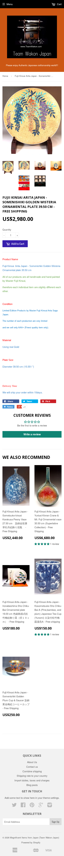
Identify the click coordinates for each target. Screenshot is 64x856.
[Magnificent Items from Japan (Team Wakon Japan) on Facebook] (23, 805)
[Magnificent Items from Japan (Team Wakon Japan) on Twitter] (14, 805)
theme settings (51, 797)
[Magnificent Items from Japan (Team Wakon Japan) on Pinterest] (32, 805)
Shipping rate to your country (32, 775)
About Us (32, 762)
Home (5, 75)
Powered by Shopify (30, 842)
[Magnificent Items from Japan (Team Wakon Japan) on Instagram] (49, 805)
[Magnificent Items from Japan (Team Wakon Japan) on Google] (40, 805)
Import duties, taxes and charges (32, 780)
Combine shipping (32, 771)
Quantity (6, 229)
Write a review (32, 434)
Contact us (32, 766)
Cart (59, 4)
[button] (42, 544)
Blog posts (32, 785)
